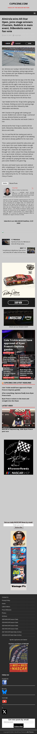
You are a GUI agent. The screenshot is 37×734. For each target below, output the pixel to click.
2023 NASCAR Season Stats (10, 625)
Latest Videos (6, 607)
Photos (4, 613)
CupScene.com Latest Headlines (17, 383)
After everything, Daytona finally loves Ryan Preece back (9, 360)
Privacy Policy (6, 600)
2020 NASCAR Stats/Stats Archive (12, 635)
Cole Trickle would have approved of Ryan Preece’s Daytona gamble (18, 344)
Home (4, 603)
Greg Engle (17, 35)
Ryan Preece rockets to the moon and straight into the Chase (26, 360)
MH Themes (30, 732)
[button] (34, 13)
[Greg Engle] (7, 194)
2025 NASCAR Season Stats (10, 619)
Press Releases (6, 610)
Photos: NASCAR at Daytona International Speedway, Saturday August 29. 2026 (10, 370)
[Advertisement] (18, 500)
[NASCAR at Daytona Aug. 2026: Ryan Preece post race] (18, 418)
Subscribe (18, 527)
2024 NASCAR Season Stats (10, 622)
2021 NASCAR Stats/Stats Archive (12, 632)
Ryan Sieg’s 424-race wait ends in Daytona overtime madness (26, 372)
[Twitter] (32, 188)
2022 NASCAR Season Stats (10, 629)
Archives (4, 616)
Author (5, 183)
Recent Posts (13, 183)
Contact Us (5, 597)
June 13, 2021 (7, 35)
